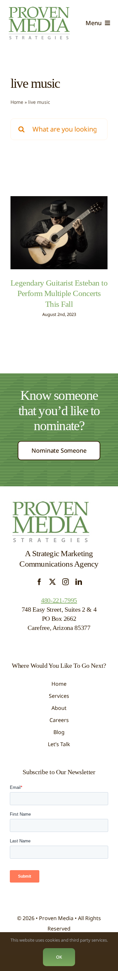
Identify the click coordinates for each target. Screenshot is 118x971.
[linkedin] (78, 582)
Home (16, 102)
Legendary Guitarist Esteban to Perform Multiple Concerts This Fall (59, 293)
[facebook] (39, 582)
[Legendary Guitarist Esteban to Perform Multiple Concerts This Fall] (59, 232)
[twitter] (52, 582)
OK (59, 957)
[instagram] (65, 582)
